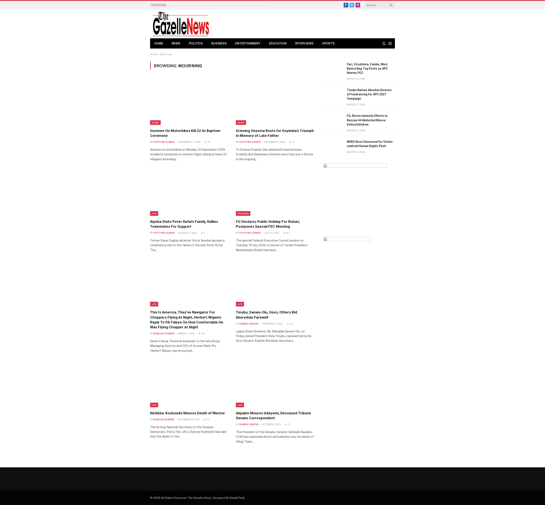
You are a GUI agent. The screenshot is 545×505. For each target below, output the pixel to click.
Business (219, 43)
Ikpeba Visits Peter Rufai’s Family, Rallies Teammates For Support (184, 224)
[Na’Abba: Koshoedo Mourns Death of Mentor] (189, 384)
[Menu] (390, 43)
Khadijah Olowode (164, 333)
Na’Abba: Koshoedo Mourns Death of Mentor (187, 413)
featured (243, 213)
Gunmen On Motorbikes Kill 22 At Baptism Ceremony (185, 133)
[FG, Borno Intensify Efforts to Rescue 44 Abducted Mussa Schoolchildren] (333, 120)
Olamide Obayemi (249, 324)
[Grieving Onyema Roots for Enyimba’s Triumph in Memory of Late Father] (275, 101)
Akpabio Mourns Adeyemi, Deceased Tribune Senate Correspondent (273, 415)
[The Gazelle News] (180, 24)
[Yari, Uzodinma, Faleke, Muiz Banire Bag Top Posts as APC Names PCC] (333, 69)
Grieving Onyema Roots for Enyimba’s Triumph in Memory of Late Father (275, 133)
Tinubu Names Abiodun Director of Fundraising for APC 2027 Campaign (220, 5)
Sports (328, 43)
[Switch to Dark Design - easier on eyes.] (384, 43)
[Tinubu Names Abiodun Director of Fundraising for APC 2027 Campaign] (333, 94)
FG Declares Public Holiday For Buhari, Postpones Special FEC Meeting (268, 224)
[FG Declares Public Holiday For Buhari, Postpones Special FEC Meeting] (275, 192)
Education (278, 43)
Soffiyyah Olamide (164, 142)
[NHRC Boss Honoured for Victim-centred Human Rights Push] (333, 146)
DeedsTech (237, 497)
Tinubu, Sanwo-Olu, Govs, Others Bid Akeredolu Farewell (266, 314)
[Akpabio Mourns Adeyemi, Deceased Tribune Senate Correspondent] (275, 384)
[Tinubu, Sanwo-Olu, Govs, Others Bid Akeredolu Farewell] (275, 283)
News (176, 43)
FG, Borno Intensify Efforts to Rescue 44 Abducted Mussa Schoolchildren (367, 120)
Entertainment (248, 43)
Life (154, 213)
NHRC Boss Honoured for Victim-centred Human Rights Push (370, 144)
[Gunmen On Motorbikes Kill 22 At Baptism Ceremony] (189, 101)
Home (158, 43)
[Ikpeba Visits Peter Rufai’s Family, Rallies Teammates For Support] (189, 192)
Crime (155, 122)
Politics (196, 43)
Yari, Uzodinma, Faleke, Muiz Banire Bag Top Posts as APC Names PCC (367, 68)
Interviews (304, 43)
